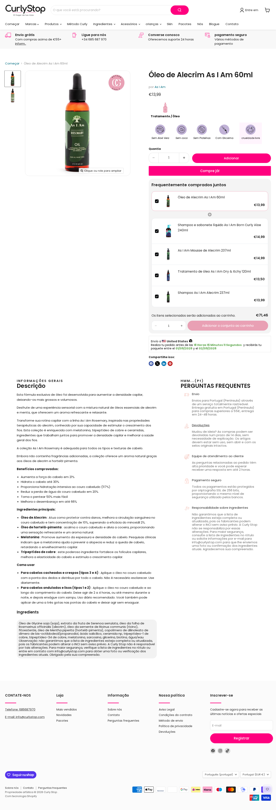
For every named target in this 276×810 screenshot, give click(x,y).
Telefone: (20, 709)
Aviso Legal (167, 709)
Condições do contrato (175, 715)
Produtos (52, 24)
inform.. (20, 43)
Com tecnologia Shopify (21, 796)
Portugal (254, 774)
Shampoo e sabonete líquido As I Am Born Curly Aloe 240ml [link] (219, 228)
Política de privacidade (175, 726)
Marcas (31, 24)
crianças (152, 24)
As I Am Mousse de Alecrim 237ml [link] (204, 250)
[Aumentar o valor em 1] (184, 158)
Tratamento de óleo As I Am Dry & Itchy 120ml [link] (214, 271)
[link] (168, 201)
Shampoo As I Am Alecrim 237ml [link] (203, 292)
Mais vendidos (66, 709)
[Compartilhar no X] (157, 363)
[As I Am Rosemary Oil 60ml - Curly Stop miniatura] (13, 79)
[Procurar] (180, 10)
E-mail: (10, 717)
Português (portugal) (219, 774)
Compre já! (209, 170)
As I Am (160, 87)
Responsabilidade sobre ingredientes (220, 507)
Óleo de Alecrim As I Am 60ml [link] (201, 197)
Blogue (214, 24)
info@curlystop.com (30, 717)
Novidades (64, 715)
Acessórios (129, 24)
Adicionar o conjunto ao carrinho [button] (228, 325)
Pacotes (185, 24)
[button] (156, 326)
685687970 (27, 709)
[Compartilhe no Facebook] (151, 363)
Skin (170, 24)
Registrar (241, 738)
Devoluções (201, 425)
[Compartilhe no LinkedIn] (163, 363)
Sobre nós (115, 709)
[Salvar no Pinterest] (170, 363)
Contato (232, 24)
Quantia (155, 148)
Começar (12, 24)
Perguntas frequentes (123, 721)
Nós (200, 24)
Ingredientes (103, 24)
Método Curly (77, 24)
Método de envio (171, 721)
